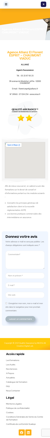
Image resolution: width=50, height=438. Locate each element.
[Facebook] (22, 432)
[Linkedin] (28, 432)
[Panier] (43, 4)
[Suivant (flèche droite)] (46, 219)
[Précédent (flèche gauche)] (4, 219)
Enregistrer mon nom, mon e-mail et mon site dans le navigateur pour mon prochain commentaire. (24, 307)
